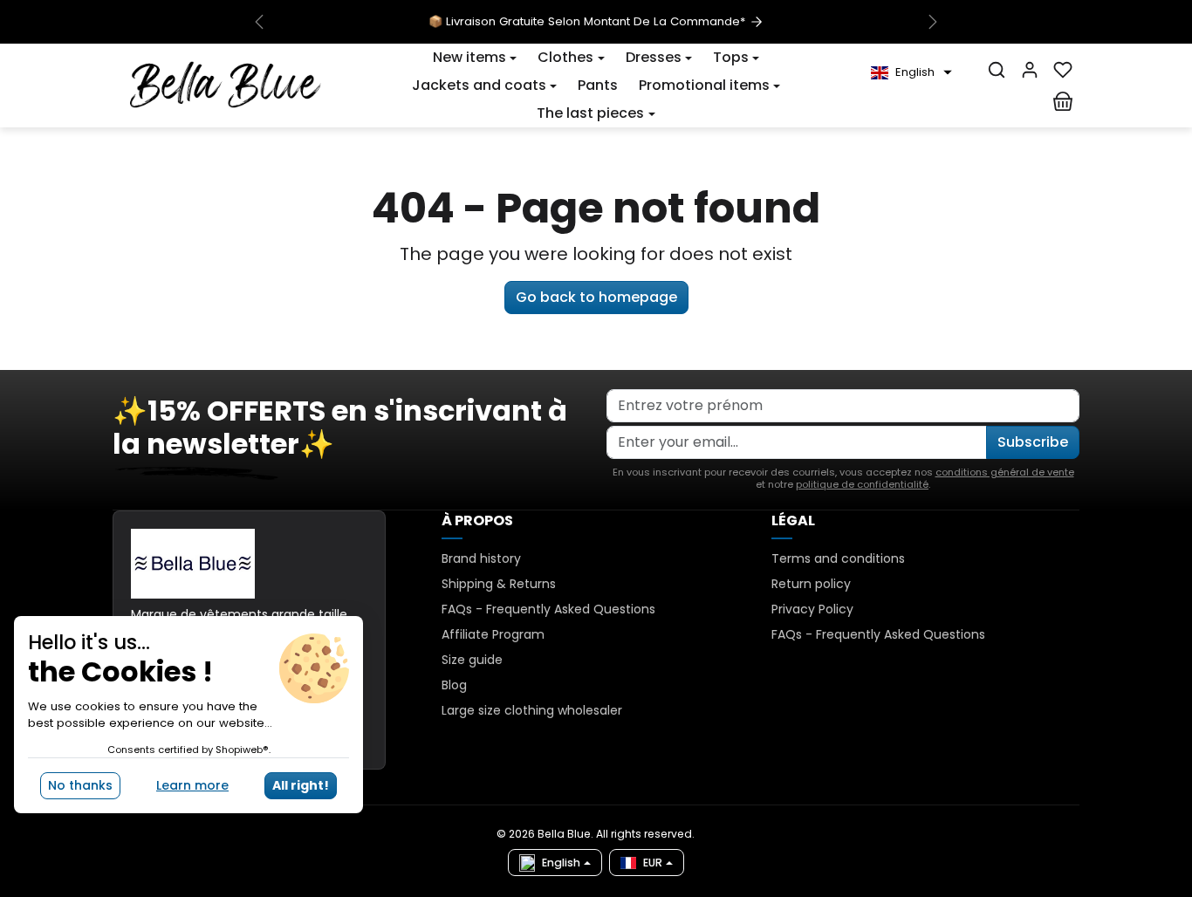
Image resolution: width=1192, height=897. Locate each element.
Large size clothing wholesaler (532, 710)
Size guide (472, 659)
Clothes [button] (565, 57)
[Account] (1029, 70)
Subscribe (1032, 442)
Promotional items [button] (704, 85)
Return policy (811, 583)
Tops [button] (731, 57)
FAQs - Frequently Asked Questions (548, 609)
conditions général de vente (1004, 472)
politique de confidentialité (862, 484)
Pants (598, 85)
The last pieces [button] (590, 113)
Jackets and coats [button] (479, 85)
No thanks (80, 785)
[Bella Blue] (226, 84)
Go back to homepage (596, 297)
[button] (474, 58)
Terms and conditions (838, 558)
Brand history (481, 558)
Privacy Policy (812, 609)
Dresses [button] (654, 57)
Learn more (192, 785)
